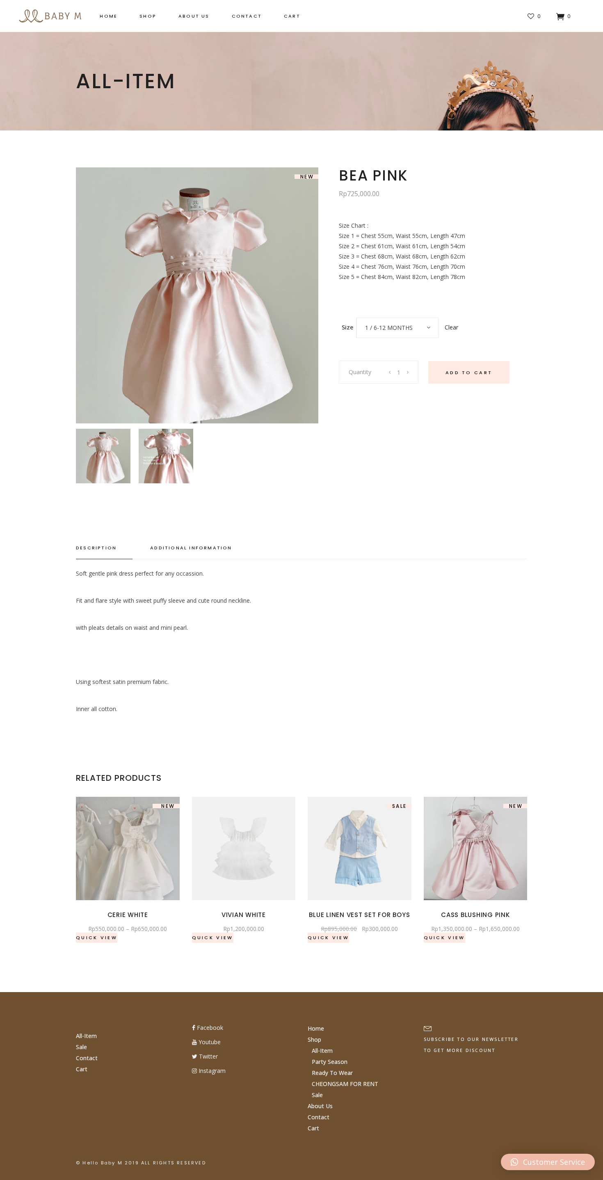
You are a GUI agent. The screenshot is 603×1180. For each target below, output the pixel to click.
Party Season (329, 1062)
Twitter (207, 1056)
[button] (548, 1162)
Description (96, 547)
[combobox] (397, 328)
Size (347, 327)
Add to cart (468, 372)
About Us (320, 1106)
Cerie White (127, 914)
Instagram (211, 1071)
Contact (87, 1058)
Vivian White (244, 914)
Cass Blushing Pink (475, 914)
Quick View (96, 937)
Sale (81, 1047)
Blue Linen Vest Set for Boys (359, 914)
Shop (314, 1039)
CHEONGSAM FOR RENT (345, 1084)
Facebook (209, 1027)
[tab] (104, 548)
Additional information (191, 547)
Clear (451, 327)
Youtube (209, 1042)
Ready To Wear (332, 1073)
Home (316, 1028)
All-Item (86, 1036)
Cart (81, 1069)
